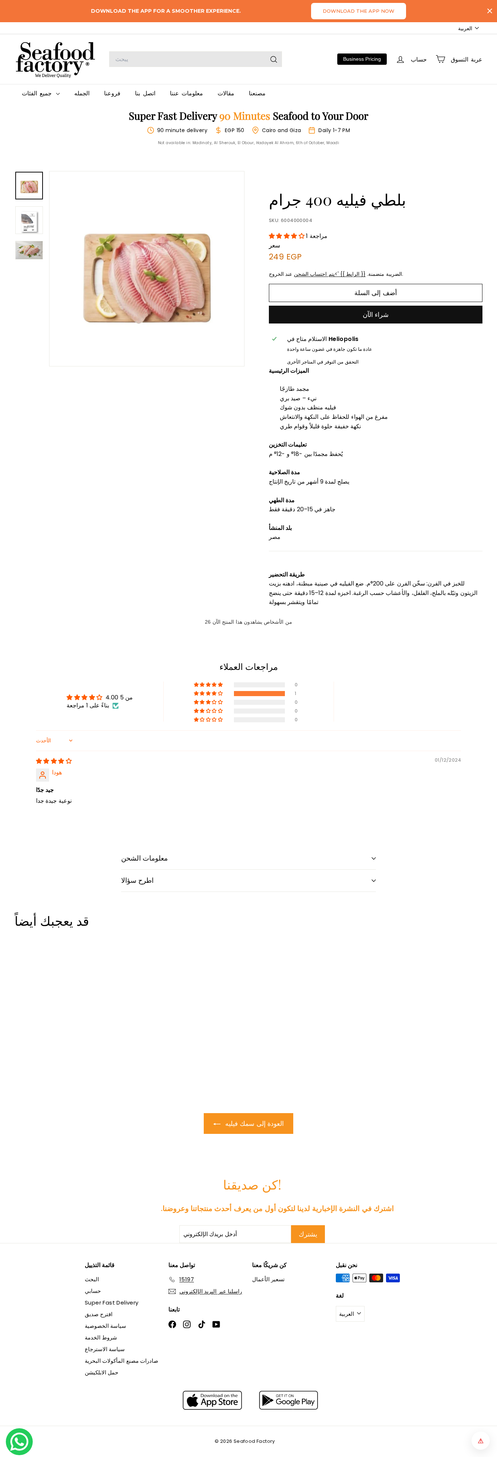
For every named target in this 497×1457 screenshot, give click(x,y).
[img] (54, 761)
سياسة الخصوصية (105, 1326)
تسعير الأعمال (268, 1279)
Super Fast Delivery (112, 1302)
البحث (92, 1279)
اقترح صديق (98, 1314)
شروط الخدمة (101, 1337)
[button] (287, 236)
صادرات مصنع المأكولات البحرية (121, 1361)
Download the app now (358, 11)
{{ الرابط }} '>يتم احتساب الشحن (330, 274)
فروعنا (112, 93)
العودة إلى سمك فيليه (253, 1123)
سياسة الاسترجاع (105, 1349)
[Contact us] (19, 1441)
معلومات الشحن (144, 858)
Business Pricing (362, 59)
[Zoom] (146, 268)
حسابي (93, 1291)
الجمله (82, 93)
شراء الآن (376, 314)
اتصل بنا (145, 93)
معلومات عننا (186, 93)
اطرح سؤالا (137, 880)
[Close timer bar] (490, 11)
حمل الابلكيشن (101, 1372)
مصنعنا (257, 93)
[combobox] (195, 59)
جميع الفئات (38, 93)
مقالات (226, 93)
